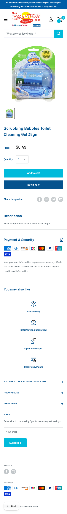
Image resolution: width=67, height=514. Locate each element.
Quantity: (9, 159)
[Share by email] (60, 199)
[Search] (58, 34)
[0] (60, 19)
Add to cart (33, 173)
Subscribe (15, 442)
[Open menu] (5, 19)
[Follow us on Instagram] (13, 471)
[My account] (51, 19)
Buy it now (33, 184)
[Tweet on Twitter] (53, 199)
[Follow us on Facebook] (6, 471)
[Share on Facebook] (39, 199)
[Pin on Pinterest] (46, 199)
